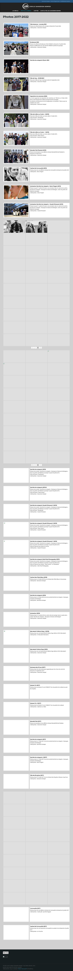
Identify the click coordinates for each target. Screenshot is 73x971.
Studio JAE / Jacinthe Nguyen (44, 911)
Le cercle (15, 10)
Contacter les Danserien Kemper (50, 10)
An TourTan (40, 931)
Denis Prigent (40, 762)
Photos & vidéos (26, 10)
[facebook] (22, 967)
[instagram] (24, 967)
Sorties (36, 10)
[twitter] (23, 967)
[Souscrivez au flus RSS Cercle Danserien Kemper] (69, 967)
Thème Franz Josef (22, 968)
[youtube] (25, 967)
